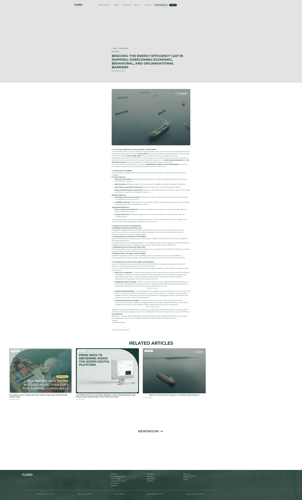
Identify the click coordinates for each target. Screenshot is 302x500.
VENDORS (25, 496)
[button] (104, 5)
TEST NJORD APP (161, 5)
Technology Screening (118, 476)
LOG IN (173, 5)
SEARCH (185, 479)
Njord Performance (152, 307)
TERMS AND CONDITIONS (85, 494)
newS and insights (190, 476)
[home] (78, 4)
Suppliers (150, 481)
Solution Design (152, 288)
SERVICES (114, 474)
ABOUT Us (186, 474)
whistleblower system (154, 494)
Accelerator (114, 485)
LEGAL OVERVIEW (120, 494)
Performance (115, 483)
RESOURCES (150, 474)
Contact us (187, 478)
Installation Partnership (118, 481)
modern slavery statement (195, 494)
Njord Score (150, 476)
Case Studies (151, 478)
